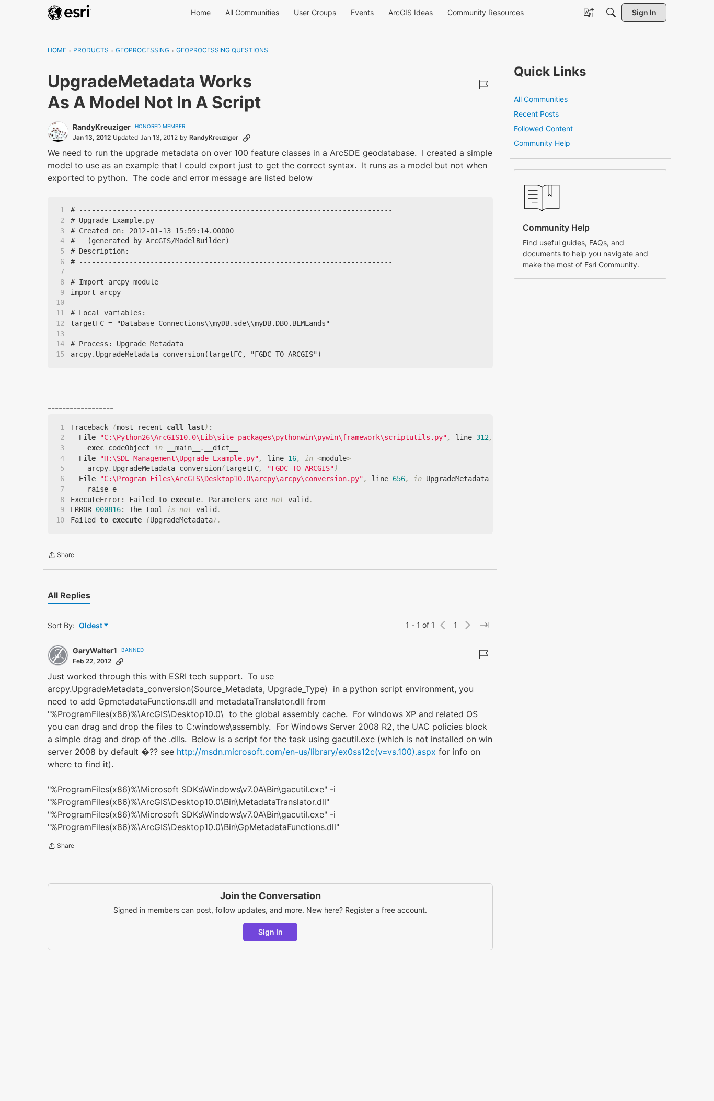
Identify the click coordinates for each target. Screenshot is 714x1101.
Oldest (91, 626)
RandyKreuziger (102, 126)
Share (61, 556)
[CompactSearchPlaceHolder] (611, 12)
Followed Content (543, 128)
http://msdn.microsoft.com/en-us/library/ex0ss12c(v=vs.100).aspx (306, 751)
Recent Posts (536, 113)
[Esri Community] (69, 12)
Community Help (542, 143)
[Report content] (483, 84)
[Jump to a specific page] (484, 625)
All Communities (541, 99)
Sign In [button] (270, 931)
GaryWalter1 (95, 650)
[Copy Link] (246, 137)
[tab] (69, 595)
